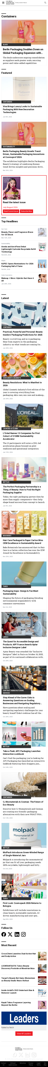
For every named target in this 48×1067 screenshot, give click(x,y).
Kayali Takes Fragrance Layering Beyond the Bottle (16, 1003)
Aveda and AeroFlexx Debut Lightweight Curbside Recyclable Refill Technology (18, 249)
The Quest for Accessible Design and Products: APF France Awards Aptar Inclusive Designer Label (21, 644)
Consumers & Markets (12, 378)
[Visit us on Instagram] (23, 934)
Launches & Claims (10, 429)
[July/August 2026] (11, 188)
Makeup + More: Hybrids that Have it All (17, 279)
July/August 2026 (10, 207)
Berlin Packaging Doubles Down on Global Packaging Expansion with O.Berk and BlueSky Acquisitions (23, 51)
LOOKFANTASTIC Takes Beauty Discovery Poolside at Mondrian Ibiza (18, 967)
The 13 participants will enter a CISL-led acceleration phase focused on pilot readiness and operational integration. (22, 446)
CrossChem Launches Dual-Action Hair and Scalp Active (18, 955)
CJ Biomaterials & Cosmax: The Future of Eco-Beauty (23, 803)
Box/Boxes (7, 536)
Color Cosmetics (6, 275)
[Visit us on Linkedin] (17, 934)
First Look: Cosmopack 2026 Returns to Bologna (22, 904)
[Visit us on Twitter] (10, 934)
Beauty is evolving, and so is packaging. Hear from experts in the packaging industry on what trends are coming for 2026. (22, 342)
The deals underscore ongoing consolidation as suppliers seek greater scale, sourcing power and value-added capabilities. (24, 60)
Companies (7, 327)
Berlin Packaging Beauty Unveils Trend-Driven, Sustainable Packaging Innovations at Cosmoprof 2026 (23, 154)
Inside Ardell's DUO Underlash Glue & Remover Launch (17, 991)
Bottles (6, 482)
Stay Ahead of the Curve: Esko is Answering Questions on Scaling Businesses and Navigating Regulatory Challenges (21, 700)
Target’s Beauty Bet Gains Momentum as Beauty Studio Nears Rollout (18, 979)
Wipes (3, 260)
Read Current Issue (11, 211)
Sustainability (9, 147)
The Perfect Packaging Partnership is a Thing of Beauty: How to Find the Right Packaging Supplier (22, 489)
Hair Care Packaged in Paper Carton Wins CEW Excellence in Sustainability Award (23, 541)
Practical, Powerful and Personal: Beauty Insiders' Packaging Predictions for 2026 (23, 333)
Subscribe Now (26, 211)
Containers (7, 102)
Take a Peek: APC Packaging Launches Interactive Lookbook (22, 752)
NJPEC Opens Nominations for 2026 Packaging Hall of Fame (17, 265)
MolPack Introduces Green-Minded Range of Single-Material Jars (23, 853)
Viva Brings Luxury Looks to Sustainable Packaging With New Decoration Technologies (22, 109)
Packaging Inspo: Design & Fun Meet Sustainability (20, 592)
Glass (5, 45)
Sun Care (4, 229)
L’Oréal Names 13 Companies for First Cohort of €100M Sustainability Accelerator (21, 436)
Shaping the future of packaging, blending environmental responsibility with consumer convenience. (23, 601)
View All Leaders (24, 1033)
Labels (5, 637)
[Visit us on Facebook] (3, 934)
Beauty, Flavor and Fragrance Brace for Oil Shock (17, 233)
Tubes (5, 586)
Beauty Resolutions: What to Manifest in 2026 (22, 384)
